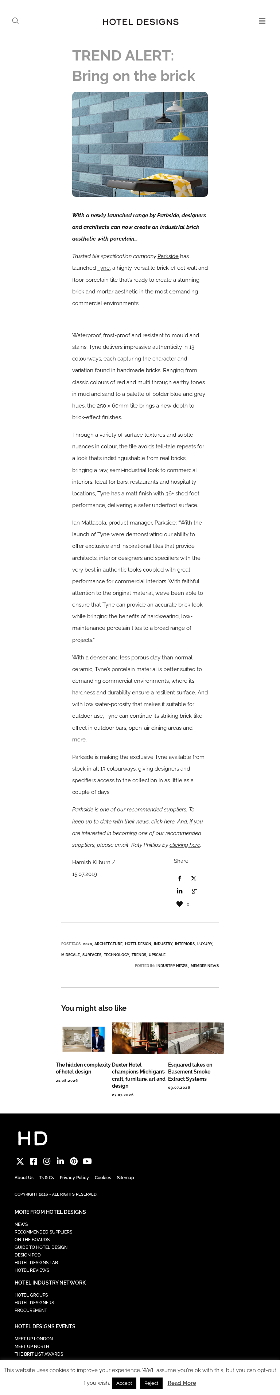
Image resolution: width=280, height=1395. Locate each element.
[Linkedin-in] (60, 1161)
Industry (163, 944)
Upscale (157, 955)
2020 (87, 944)
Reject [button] (151, 1383)
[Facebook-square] (33, 1161)
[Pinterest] (73, 1161)
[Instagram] (47, 1161)
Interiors (185, 944)
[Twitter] (20, 1161)
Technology (116, 955)
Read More (182, 1383)
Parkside (168, 256)
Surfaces (91, 955)
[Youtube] (87, 1161)
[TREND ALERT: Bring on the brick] (179, 878)
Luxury (204, 944)
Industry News (171, 966)
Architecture (108, 944)
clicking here (185, 845)
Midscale (70, 955)
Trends (139, 955)
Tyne (103, 268)
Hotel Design (138, 944)
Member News (205, 966)
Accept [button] (124, 1383)
